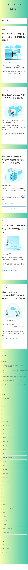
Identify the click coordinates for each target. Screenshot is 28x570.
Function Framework (7, 457)
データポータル (6, 532)
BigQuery (5, 406)
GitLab (4, 461)
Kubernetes (5, 477)
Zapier (4, 516)
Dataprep (5, 449)
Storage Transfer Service (8, 508)
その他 (4, 524)
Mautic (4, 485)
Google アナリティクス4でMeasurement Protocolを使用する (15, 385)
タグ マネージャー (7, 528)
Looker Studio (6, 481)
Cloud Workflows (6, 425)
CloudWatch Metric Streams (9, 433)
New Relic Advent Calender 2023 (15, 71)
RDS (4, 500)
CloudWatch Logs (7, 429)
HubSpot (5, 469)
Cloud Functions (6, 410)
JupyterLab (5, 473)
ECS (4, 453)
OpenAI (5, 493)
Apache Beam (6, 398)
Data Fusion (5, 441)
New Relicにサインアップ (10, 203)
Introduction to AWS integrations (9, 270)
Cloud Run (5, 414)
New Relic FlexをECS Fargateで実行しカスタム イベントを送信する (13, 159)
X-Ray (4, 512)
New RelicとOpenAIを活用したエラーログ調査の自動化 (13, 37)
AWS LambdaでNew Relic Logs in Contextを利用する (13, 228)
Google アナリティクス (8, 465)
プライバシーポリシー (6, 548)
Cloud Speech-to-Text (7, 417)
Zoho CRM (5, 520)
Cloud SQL (5, 421)
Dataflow (5, 445)
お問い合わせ (4, 552)
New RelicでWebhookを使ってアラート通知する (13, 380)
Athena (4, 402)
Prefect (4, 496)
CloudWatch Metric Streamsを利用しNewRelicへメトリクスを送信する (13, 295)
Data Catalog (6, 437)
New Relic (5, 489)
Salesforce (5, 504)
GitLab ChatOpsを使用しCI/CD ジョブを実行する (14, 376)
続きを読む (14, 77)
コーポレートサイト (5, 544)
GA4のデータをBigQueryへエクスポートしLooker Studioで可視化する (14, 366)
